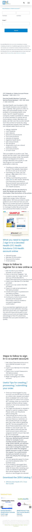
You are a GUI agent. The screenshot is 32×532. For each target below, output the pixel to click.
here (10, 180)
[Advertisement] (16, 76)
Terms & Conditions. (21, 53)
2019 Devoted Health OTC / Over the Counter (16, 482)
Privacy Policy (10, 53)
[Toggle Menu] (28, 3)
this (10, 271)
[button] (2, 507)
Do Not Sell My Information (17, 525)
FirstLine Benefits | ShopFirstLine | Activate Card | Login (24, 512)
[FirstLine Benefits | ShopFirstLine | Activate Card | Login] (24, 499)
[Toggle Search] (24, 3)
